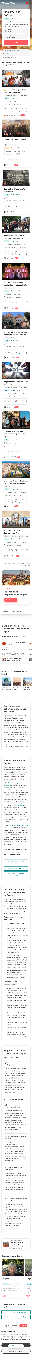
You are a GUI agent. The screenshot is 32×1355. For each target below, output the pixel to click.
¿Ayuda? (23, 1326)
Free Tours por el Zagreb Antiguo (16, 1312)
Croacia (12, 611)
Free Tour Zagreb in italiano (16, 869)
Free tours (5, 611)
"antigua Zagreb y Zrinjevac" (19, 805)
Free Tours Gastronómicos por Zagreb (16, 1317)
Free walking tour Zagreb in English (16, 862)
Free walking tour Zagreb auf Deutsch (16, 874)
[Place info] (27, 19)
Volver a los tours (17, 1346)
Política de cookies (24, 1340)
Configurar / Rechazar (16, 1351)
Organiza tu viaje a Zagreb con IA (16, 1244)
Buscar (16, 42)
